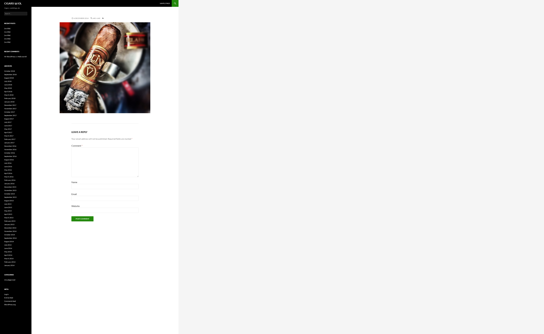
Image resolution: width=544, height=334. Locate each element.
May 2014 (8, 252)
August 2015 (9, 201)
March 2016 (8, 177)
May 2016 (8, 170)
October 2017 (9, 112)
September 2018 (10, 74)
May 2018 (8, 88)
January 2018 (9, 102)
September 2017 (10, 115)
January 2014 (9, 265)
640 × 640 (96, 18)
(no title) (7, 28)
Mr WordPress (9, 57)
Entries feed (8, 298)
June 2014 (8, 248)
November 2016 (10, 149)
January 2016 (9, 183)
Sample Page (165, 3)
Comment (76, 145)
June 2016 (8, 166)
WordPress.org (10, 304)
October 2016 (9, 153)
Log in (6, 294)
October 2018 (9, 71)
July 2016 (7, 163)
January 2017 (9, 143)
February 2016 (9, 180)
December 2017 (10, 105)
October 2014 (9, 235)
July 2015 (7, 204)
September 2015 (10, 197)
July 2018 (7, 81)
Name (74, 182)
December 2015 (10, 187)
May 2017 (8, 129)
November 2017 (10, 108)
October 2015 (9, 194)
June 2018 (8, 85)
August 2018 (9, 78)
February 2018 (9, 98)
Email (74, 194)
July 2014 (7, 245)
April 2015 (8, 214)
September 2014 (10, 238)
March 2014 (8, 258)
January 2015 (9, 224)
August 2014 (9, 241)
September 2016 (10, 156)
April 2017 (8, 132)
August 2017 (9, 119)
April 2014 (8, 255)
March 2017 (8, 136)
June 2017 (8, 126)
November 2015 (10, 190)
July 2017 (7, 122)
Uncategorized (9, 280)
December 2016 (10, 146)
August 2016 (9, 160)
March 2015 (8, 218)
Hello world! (22, 57)
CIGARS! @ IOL (13, 3)
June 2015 (8, 207)
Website (75, 206)
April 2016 (8, 173)
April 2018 (8, 91)
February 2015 (9, 221)
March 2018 (8, 95)
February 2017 (9, 139)
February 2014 (9, 262)
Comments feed (10, 301)
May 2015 (8, 211)
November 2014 (10, 231)
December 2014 (10, 228)
